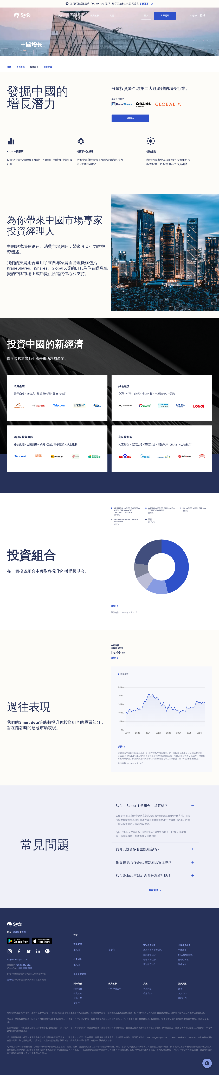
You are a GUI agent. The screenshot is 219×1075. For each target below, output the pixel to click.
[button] (60, 16)
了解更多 (144, 4)
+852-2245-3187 (23, 965)
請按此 (10, 979)
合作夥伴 (20, 67)
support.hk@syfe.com (17, 959)
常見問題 (48, 67)
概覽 (9, 67)
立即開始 (165, 15)
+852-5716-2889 (24, 968)
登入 (146, 15)
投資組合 (34, 67)
